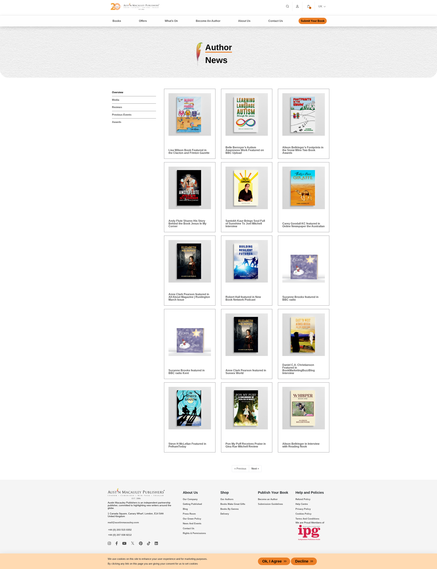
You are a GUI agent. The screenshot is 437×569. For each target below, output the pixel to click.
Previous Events (121, 114)
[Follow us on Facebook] (117, 543)
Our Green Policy (192, 518)
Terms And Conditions (307, 518)
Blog (185, 509)
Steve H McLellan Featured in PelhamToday (187, 445)
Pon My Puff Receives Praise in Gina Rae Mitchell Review (245, 445)
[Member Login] (297, 6)
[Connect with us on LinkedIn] (156, 543)
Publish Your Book (273, 492)
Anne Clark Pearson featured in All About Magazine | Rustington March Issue (189, 297)
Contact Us (275, 20)
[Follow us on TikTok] (149, 543)
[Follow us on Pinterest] (141, 543)
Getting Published (192, 504)
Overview (117, 92)
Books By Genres (229, 509)
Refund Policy (302, 499)
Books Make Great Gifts (232, 504)
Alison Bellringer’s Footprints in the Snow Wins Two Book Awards (302, 150)
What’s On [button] (171, 20)
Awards (116, 122)
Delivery (224, 513)
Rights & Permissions (194, 533)
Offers (143, 20)
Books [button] (116, 20)
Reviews (117, 107)
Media (115, 99)
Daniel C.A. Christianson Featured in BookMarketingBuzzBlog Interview (298, 369)
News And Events (192, 523)
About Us (190, 492)
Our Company (190, 499)
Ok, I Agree (272, 561)
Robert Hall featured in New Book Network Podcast (243, 298)
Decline (301, 561)
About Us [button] (244, 20)
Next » (255, 468)
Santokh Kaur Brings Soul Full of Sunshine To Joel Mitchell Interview (245, 223)
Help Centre (301, 504)
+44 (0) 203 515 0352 (120, 529)
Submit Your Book (313, 20)
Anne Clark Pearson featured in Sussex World (245, 372)
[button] (308, 6)
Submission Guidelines (270, 504)
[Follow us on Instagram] (110, 543)
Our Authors (226, 499)
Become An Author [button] (208, 20)
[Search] (287, 6)
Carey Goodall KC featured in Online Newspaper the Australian (303, 225)
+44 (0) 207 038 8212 (120, 534)
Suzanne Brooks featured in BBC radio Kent (186, 372)
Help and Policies (309, 492)
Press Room (189, 513)
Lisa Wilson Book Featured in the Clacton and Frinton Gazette (188, 151)
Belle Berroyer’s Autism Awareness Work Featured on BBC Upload (244, 150)
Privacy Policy (303, 509)
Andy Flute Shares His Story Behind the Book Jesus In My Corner (187, 223)
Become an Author (268, 499)
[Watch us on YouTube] (125, 543)
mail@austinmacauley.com (123, 522)
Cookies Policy (303, 513)
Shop (224, 492)
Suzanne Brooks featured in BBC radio (300, 298)
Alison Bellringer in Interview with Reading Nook (300, 445)
